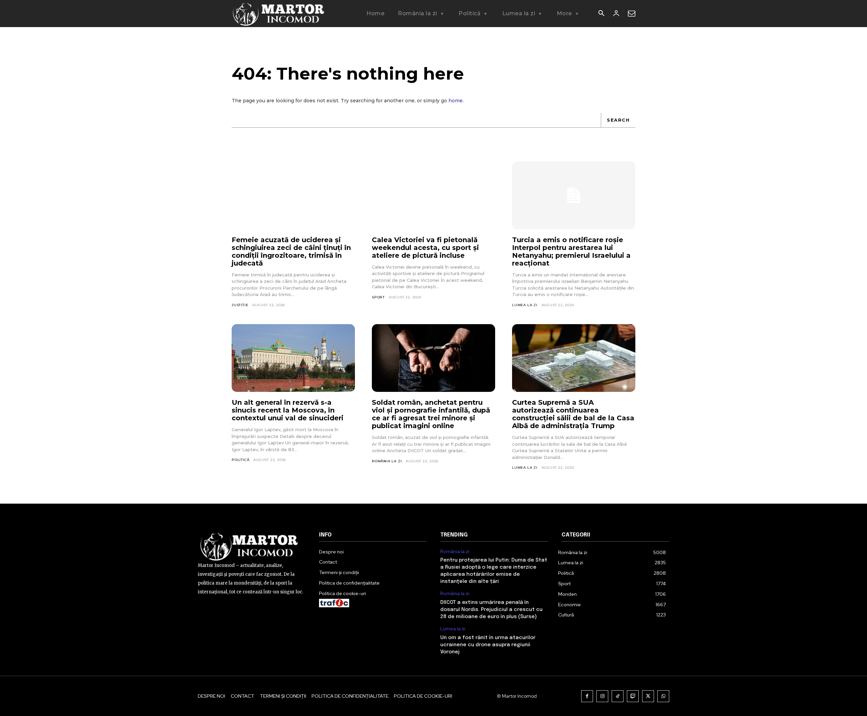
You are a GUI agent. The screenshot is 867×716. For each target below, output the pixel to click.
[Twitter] (648, 696)
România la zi (387, 461)
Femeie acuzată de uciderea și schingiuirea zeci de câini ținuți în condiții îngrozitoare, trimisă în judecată (291, 251)
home (455, 101)
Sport (378, 297)
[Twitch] (633, 696)
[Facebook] (587, 696)
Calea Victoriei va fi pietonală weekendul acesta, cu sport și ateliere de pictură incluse (425, 247)
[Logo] (279, 13)
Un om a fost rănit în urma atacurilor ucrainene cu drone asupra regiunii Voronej (487, 645)
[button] (601, 14)
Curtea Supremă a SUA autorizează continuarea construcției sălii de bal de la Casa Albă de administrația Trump (573, 414)
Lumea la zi (524, 305)
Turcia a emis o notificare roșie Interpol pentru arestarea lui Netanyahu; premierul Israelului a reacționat (571, 251)
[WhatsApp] (663, 696)
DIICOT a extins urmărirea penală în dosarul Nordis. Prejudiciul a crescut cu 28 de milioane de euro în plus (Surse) (491, 609)
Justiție (240, 305)
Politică (240, 460)
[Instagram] (602, 696)
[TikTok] (617, 696)
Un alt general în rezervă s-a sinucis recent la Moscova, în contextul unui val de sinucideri (287, 410)
